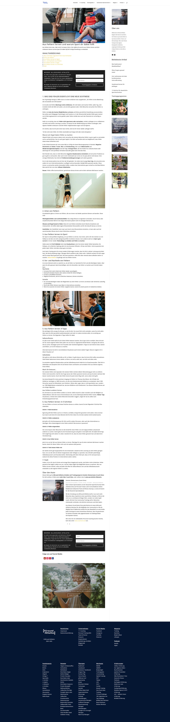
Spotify (116, 643)
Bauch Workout (100, 702)
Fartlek (98, 686)
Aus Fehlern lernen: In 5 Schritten (53, 64)
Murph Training (100, 688)
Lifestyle (75, 582)
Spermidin (45, 678)
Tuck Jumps (81, 686)
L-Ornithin (45, 686)
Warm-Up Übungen (83, 714)
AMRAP (98, 668)
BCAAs (44, 668)
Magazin (115, 2)
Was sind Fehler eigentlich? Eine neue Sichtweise (57, 55)
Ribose (44, 688)
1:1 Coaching (82, 2)
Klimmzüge (81, 694)
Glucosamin (45, 692)
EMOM (98, 666)
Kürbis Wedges (64, 674)
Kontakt (80, 645)
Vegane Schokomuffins (66, 666)
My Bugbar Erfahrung (120, 682)
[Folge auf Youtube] (45, 558)
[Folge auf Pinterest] (50, 558)
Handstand (81, 668)
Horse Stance (82, 676)
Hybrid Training (100, 676)
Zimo (66, 582)
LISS (97, 682)
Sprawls (80, 688)
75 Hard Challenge (101, 694)
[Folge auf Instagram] (47, 558)
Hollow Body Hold (83, 690)
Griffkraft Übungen (83, 702)
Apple (115, 645)
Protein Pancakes (65, 676)
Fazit (45, 66)
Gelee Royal (45, 696)
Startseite (75, 2)
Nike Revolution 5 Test (120, 676)
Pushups (80, 696)
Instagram (99, 633)
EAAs (43, 670)
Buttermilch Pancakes (66, 702)
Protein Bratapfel (65, 686)
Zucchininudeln (64, 710)
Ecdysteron (45, 672)
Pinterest (98, 637)
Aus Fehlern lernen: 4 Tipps (51, 62)
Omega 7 (45, 676)
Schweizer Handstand (84, 670)
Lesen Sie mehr (73, 595)
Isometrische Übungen (84, 700)
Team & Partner (82, 635)
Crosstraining (100, 674)
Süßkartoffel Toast (65, 704)
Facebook (99, 631)
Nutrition (116, 633)
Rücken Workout (101, 704)
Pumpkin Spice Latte (66, 692)
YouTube (98, 635)
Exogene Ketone (47, 694)
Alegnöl (44, 674)
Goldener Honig (64, 714)
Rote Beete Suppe (65, 672)
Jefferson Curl (82, 678)
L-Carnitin (45, 680)
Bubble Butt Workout (102, 700)
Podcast (122, 2)
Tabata (98, 680)
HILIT (97, 684)
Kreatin (44, 666)
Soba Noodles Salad (66, 712)
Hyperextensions (83, 692)
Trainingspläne (90, 2)
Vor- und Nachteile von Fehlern (52, 61)
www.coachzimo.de (80, 520)
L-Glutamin (45, 684)
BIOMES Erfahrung (119, 698)
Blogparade (81, 643)
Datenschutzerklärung (66, 633)
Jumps (80, 682)
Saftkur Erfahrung (119, 666)
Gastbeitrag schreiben (84, 641)
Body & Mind (118, 635)
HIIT (97, 678)
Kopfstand (81, 666)
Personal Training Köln (84, 633)
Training (116, 631)
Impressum (63, 631)
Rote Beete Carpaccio (66, 684)
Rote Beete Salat (65, 678)
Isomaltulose (46, 690)
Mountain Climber (83, 684)
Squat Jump (81, 680)
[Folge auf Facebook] (53, 558)
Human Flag (81, 674)
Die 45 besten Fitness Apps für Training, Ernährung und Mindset (73, 577)
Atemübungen (82, 698)
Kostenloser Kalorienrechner (103, 2)
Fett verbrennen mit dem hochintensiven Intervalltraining (119, 78)
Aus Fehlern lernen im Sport (52, 59)
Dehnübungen (82, 708)
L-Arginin (45, 682)
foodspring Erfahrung (120, 688)
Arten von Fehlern (49, 57)
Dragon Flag (81, 672)
